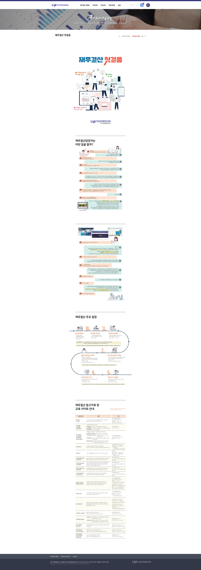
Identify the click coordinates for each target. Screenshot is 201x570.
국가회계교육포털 (60, 5)
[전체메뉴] (148, 5)
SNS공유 (145, 36)
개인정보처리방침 (54, 556)
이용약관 (75, 556)
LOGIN (137, 5)
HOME (132, 5)
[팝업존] (142, 5)
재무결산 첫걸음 (126, 36)
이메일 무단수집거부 (65, 556)
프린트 (142, 36)
